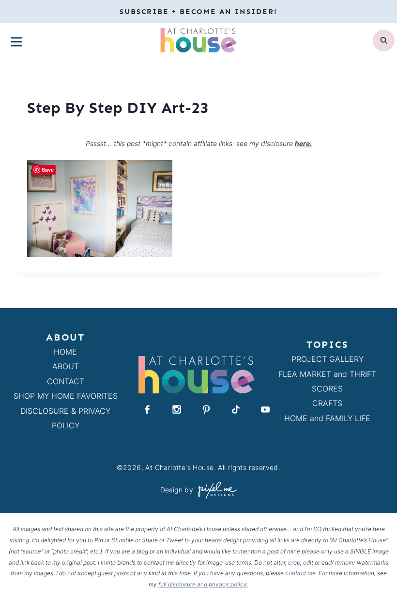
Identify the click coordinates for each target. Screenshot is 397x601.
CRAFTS (327, 403)
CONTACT (65, 381)
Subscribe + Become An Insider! (198, 11)
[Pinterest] (206, 409)
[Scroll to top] (372, 571)
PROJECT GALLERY (327, 359)
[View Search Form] (384, 40)
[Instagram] (176, 409)
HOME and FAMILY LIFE (327, 418)
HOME (65, 352)
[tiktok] (235, 409)
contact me (300, 573)
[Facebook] (147, 409)
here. (303, 143)
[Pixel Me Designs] (215, 490)
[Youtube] (265, 409)
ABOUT (65, 366)
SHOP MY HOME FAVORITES (66, 396)
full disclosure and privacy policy (202, 584)
